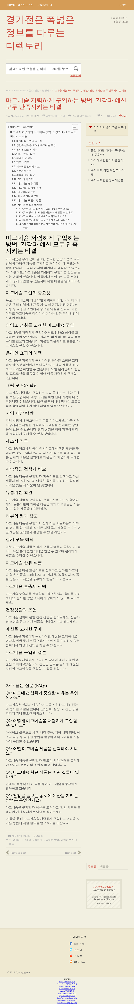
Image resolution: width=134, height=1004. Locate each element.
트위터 (78, 949)
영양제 (45, 90)
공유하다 (38, 836)
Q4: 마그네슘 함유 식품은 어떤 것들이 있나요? (45, 219)
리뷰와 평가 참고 (25, 174)
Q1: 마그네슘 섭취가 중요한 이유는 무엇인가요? (46, 208)
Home (11, 5)
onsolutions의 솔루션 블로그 (67, 1000)
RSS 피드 (79, 961)
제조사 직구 (22, 162)
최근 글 (104, 866)
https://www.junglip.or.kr (67, 986)
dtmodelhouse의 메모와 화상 (67, 984)
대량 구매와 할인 (25, 153)
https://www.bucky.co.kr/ (67, 996)
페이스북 (79, 944)
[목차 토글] (73, 127)
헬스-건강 (34, 90)
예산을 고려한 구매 (28, 196)
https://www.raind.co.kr (67, 981)
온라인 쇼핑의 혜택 (26, 149)
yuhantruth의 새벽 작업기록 (67, 1003)
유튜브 (78, 955)
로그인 (122, 5)
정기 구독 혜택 (26, 179)
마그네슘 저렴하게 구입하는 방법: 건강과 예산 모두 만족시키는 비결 (43, 134)
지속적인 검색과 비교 (28, 166)
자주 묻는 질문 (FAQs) (30, 204)
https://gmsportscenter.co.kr (67, 993)
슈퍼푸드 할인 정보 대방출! (107, 180)
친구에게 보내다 (20, 836)
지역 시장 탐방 (24, 158)
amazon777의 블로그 (67, 991)
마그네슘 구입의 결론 (29, 200)
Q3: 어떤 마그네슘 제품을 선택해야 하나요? (44, 216)
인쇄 (124, 115)
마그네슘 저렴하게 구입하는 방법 (40, 839)
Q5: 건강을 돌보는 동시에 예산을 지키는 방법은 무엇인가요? (49, 225)
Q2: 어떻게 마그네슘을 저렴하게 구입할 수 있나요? (47, 212)
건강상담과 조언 (26, 191)
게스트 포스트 (25, 5)
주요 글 (92, 866)
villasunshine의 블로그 (67, 988)
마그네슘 (14, 839)
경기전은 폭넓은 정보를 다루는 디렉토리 (40, 32)
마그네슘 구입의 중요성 (29, 141)
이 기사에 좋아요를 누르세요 (109, 129)
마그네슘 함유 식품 (28, 183)
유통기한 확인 (24, 170)
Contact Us (44, 5)
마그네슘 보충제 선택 (29, 187)
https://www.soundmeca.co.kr (67, 998)
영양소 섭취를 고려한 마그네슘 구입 (36, 145)
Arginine (18, 115)
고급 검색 (75, 75)
